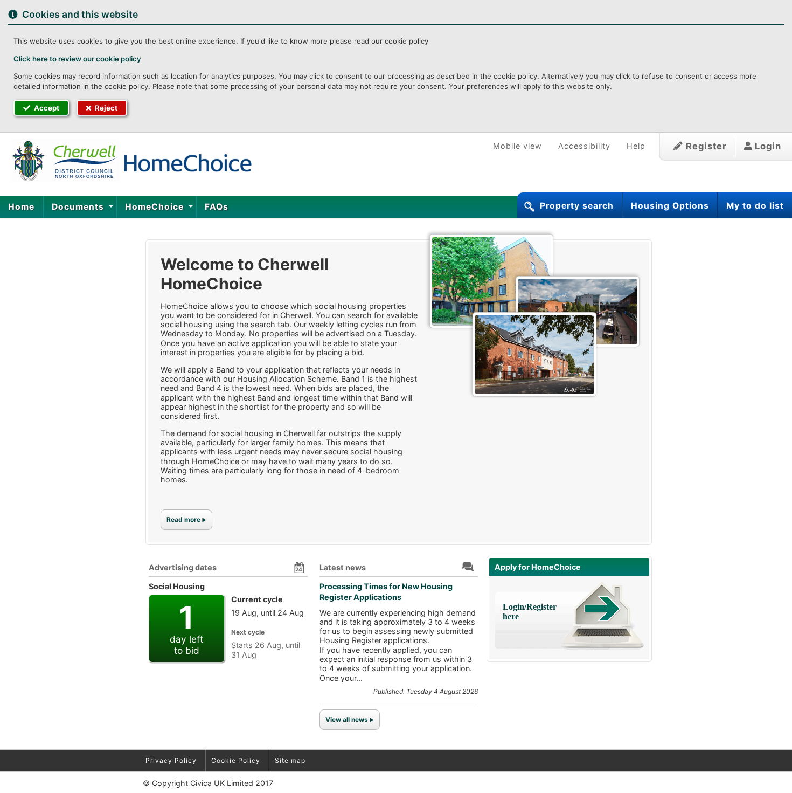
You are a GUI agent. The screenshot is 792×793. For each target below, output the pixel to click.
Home (21, 207)
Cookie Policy (235, 760)
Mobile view (517, 145)
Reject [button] (105, 108)
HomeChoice (155, 207)
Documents (79, 207)
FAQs (216, 207)
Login (766, 146)
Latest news (342, 567)
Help (636, 145)
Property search (577, 206)
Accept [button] (45, 108)
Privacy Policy (171, 760)
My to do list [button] (755, 206)
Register (705, 146)
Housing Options (670, 206)
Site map (290, 760)
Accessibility (584, 145)
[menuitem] (21, 207)
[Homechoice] (127, 160)
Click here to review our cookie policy (77, 58)
